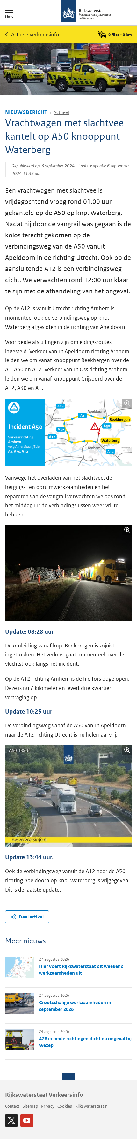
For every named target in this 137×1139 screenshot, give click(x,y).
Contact (12, 1106)
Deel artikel (31, 917)
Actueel (61, 112)
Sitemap (30, 1106)
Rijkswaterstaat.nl (91, 1106)
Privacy (47, 1106)
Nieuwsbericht (26, 112)
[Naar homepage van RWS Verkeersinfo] (86, 11)
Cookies (64, 1106)
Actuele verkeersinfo (35, 34)
